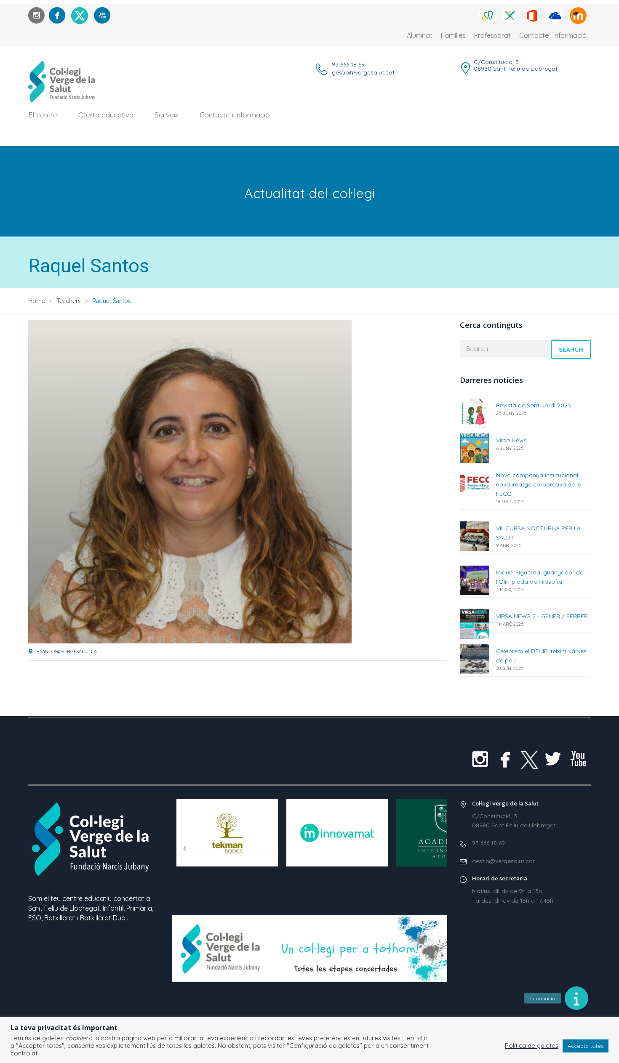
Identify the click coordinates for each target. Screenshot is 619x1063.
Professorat (492, 35)
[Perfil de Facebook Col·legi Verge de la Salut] (57, 15)
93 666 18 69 (348, 64)
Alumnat (419, 35)
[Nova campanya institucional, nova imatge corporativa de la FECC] (474, 482)
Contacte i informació (553, 35)
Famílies (453, 35)
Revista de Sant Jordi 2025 (533, 405)
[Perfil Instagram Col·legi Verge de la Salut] (36, 15)
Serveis (167, 114)
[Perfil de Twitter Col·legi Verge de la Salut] (553, 759)
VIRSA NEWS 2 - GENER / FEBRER (542, 616)
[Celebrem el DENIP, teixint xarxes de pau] (474, 658)
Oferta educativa (105, 114)
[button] (576, 998)
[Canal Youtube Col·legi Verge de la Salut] (102, 15)
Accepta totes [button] (585, 1045)
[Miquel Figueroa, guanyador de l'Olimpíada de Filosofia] (474, 579)
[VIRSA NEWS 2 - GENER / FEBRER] (474, 623)
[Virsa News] (474, 447)
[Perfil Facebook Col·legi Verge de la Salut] (505, 759)
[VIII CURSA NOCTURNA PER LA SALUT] (474, 535)
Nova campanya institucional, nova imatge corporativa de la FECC (539, 484)
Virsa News (511, 440)
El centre (42, 114)
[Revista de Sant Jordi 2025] (474, 412)
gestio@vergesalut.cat (363, 72)
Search (571, 349)
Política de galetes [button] (531, 1046)
